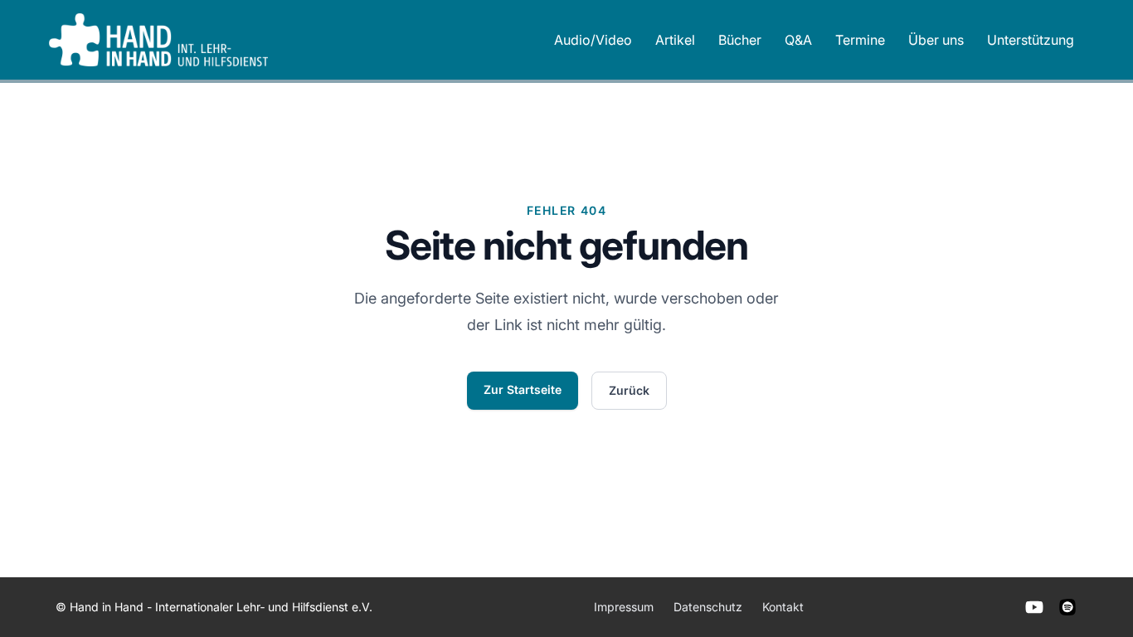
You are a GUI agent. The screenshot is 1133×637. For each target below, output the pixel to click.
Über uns (936, 40)
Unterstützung (1030, 40)
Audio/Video (593, 40)
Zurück (629, 390)
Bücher (739, 40)
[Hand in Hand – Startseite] (158, 39)
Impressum (624, 607)
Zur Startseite (523, 389)
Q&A (798, 40)
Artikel (675, 40)
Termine (860, 40)
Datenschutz (707, 607)
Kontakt (783, 607)
